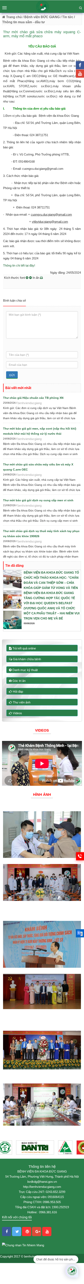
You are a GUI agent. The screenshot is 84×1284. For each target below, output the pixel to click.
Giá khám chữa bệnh (26, 659)
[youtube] (80, 73)
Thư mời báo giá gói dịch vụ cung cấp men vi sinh (38, 500)
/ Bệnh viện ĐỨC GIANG (41, 17)
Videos (17, 713)
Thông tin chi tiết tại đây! (19, 265)
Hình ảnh (42, 794)
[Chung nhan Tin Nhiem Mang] (23, 1245)
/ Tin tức (67, 17)
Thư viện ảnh (21, 702)
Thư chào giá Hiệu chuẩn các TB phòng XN (33, 397)
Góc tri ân (18, 680)
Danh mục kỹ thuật (25, 670)
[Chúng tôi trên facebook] (80, 65)
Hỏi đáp (17, 691)
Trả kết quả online (24, 648)
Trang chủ (13, 17)
